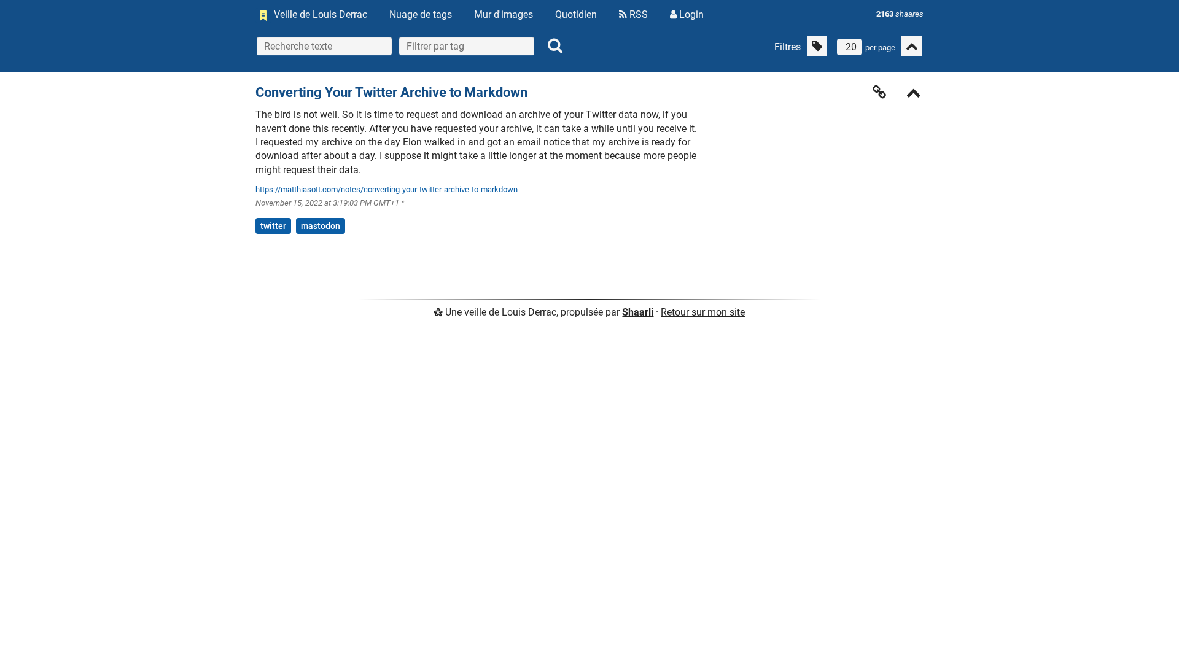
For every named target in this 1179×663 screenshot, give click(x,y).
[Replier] (913, 94)
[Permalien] (879, 92)
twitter (273, 226)
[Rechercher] (555, 46)
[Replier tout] (911, 46)
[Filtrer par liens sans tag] (817, 46)
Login (690, 14)
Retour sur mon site (703, 312)
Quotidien (576, 14)
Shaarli (637, 312)
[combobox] (466, 46)
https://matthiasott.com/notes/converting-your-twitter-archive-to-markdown (386, 189)
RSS (637, 14)
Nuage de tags (420, 14)
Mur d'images (503, 14)
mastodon (320, 226)
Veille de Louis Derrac (320, 14)
